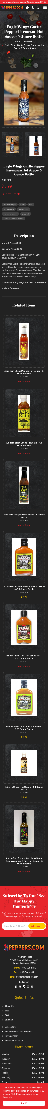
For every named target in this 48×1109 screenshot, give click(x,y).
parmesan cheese (10, 214)
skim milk (25, 214)
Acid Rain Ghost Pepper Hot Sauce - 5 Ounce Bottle (24, 372)
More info (7, 1097)
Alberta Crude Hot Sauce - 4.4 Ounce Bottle (24, 788)
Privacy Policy (11, 1036)
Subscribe (35, 926)
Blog (7, 1010)
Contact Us (10, 1027)
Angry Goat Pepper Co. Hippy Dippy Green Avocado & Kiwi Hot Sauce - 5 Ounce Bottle (24, 861)
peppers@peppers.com (27, 977)
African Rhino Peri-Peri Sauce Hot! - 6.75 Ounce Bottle (24, 657)
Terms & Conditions (14, 1040)
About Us (9, 1006)
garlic (22, 204)
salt (30, 204)
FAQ (7, 1015)
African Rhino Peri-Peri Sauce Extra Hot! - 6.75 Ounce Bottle (24, 588)
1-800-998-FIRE (28, 968)
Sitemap (9, 1019)
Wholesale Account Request (18, 1031)
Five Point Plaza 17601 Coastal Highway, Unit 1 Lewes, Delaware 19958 (24, 960)
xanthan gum (23, 209)
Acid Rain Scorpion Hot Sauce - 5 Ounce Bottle (24, 516)
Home (17, 41)
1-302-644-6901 (26, 972)
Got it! (24, 1103)
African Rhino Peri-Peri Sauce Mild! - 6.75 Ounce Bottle (24, 728)
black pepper (9, 209)
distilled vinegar (10, 204)
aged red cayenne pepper (13, 219)
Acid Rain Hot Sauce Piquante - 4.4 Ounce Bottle (24, 444)
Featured (28, 41)
